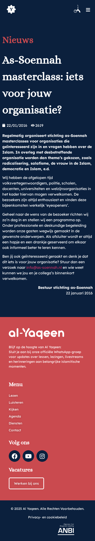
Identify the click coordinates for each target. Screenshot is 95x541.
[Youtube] (28, 456)
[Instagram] (42, 456)
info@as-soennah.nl (44, 267)
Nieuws (17, 40)
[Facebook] (14, 456)
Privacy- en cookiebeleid (47, 517)
